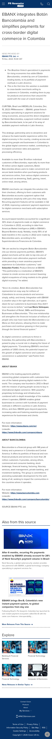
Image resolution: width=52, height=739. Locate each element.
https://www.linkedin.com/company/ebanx (22, 432)
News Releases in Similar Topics (16, 684)
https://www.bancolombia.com (25, 492)
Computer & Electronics (37, 679)
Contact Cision (25, 701)
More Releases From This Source (16, 624)
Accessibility (34, 731)
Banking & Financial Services (10, 657)
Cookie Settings (19, 731)
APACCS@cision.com (26, 716)
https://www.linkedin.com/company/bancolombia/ (25, 499)
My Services (24, 710)
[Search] (48, 4)
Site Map (35, 727)
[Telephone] (41, 4)
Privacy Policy (32, 724)
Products (26, 704)
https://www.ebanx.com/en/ (24, 426)
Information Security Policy (17, 727)
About (25, 707)
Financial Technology (36, 656)
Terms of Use (18, 724)
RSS (43, 727)
